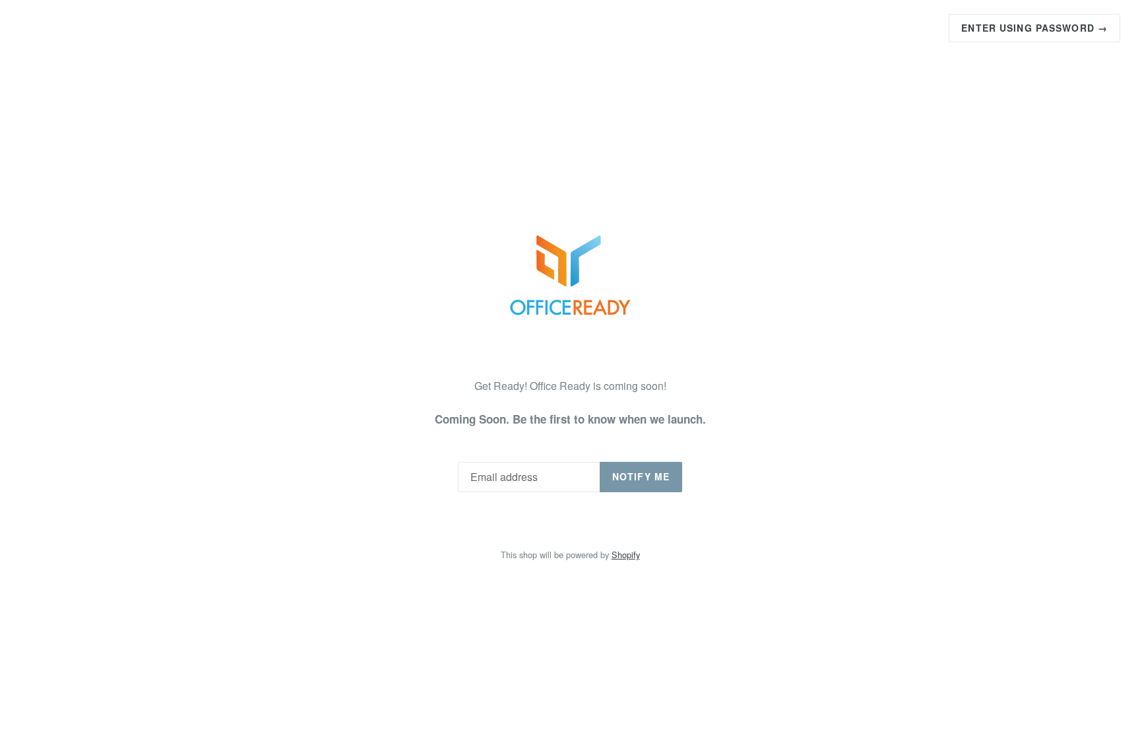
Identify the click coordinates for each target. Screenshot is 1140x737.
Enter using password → (1034, 27)
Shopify (626, 554)
